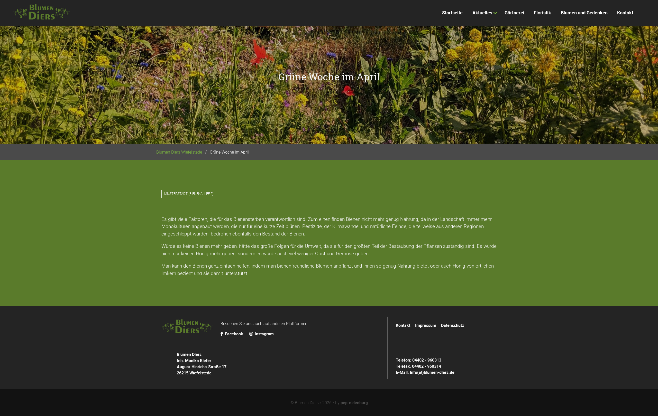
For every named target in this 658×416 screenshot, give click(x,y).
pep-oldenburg (354, 402)
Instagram (264, 334)
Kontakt (403, 325)
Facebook (234, 334)
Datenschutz (452, 325)
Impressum (425, 325)
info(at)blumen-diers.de (432, 372)
